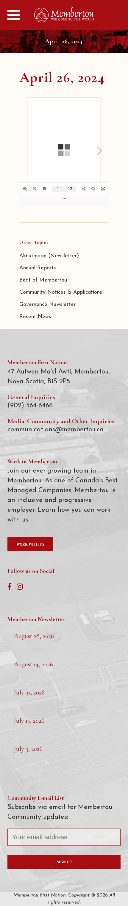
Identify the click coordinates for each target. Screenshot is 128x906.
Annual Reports (37, 268)
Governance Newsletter (47, 304)
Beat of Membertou (43, 280)
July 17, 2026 (29, 720)
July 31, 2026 (29, 692)
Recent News (35, 317)
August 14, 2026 (33, 664)
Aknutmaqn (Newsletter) (49, 256)
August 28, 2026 (34, 636)
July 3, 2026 (28, 749)
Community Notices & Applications (60, 292)
